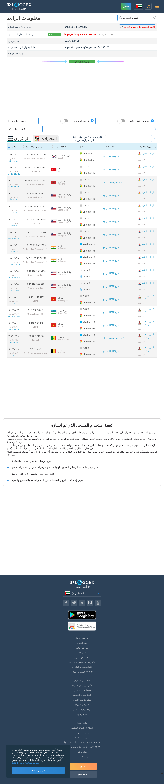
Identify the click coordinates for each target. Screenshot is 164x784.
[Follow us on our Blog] (90, 603)
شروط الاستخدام (82, 737)
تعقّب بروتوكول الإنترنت (82, 685)
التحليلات (48, 138)
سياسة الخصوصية (82, 732)
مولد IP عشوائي (82, 704)
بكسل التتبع (82, 652)
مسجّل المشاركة (154, 18)
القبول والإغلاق (38, 770)
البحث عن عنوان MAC (82, 690)
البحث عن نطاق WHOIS (82, 672)
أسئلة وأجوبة (82, 714)
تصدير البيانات (130, 17)
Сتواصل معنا (82, 723)
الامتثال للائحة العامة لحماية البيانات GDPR (82, 747)
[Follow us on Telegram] (82, 603)
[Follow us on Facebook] (66, 603)
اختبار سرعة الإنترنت (82, 695)
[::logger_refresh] (154, 129)
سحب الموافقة (82, 757)
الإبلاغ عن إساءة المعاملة (82, 728)
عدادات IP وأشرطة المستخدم (82, 662)
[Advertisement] (82, 87)
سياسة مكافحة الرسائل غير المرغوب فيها (82, 742)
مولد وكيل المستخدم (82, 709)
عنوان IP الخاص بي (82, 680)
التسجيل (82, 766)
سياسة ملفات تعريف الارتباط (25, 762)
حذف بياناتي (82, 752)
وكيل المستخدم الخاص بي (82, 667)
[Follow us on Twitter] (74, 603)
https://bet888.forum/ (75, 26)
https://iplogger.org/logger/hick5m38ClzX (86, 47)
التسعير (126, 6)
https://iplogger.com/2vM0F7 (80, 34)
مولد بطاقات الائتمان (82, 700)
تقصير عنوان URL (82, 638)
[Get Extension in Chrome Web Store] (82, 626)
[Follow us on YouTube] (98, 603)
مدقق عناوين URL (82, 657)
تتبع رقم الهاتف (82, 648)
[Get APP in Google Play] (82, 615)
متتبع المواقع (82, 643)
